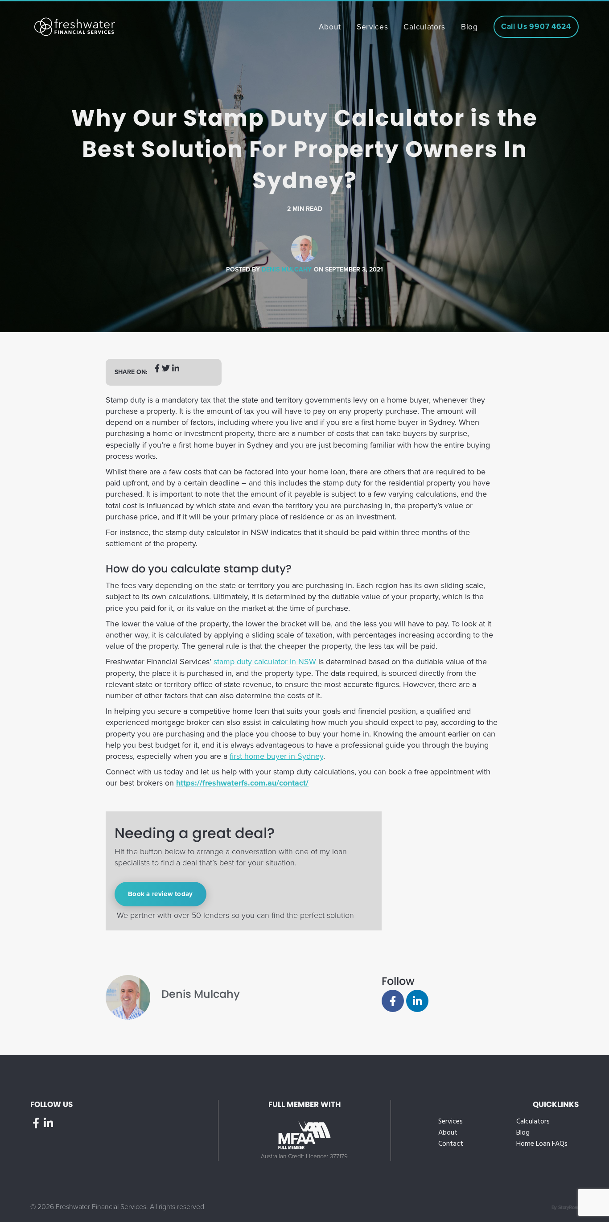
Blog (523, 1133)
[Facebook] (393, 1001)
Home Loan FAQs (542, 1144)
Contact (450, 1144)
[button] (157, 372)
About (447, 1133)
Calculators (533, 1122)
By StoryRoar (565, 1207)
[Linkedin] (417, 1001)
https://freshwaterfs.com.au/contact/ (242, 783)
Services (450, 1122)
